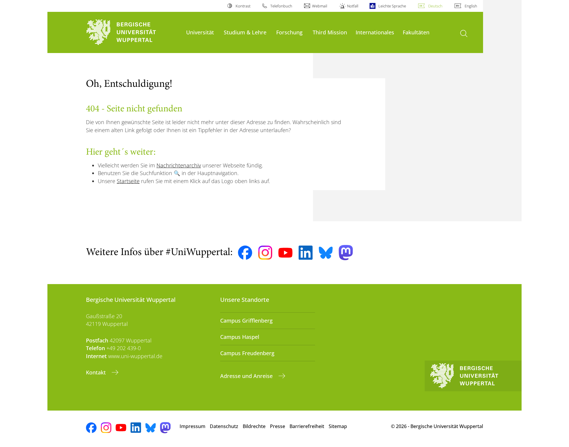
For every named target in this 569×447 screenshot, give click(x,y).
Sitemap (338, 426)
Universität (200, 32)
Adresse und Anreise (247, 375)
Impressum (192, 426)
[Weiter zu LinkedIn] (305, 252)
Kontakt (96, 372)
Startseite (128, 181)
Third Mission (330, 32)
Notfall (352, 6)
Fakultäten (416, 32)
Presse (277, 426)
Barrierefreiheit (307, 426)
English (471, 6)
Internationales (375, 32)
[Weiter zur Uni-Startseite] (133, 32)
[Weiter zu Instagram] (265, 253)
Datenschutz (224, 426)
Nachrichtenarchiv (178, 165)
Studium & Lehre (245, 32)
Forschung (289, 32)
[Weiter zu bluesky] (326, 252)
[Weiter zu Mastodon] (346, 252)
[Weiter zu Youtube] (285, 253)
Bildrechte (254, 426)
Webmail (319, 6)
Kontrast (243, 6)
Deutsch (435, 6)
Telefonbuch (281, 6)
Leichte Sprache (392, 6)
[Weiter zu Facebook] (245, 253)
